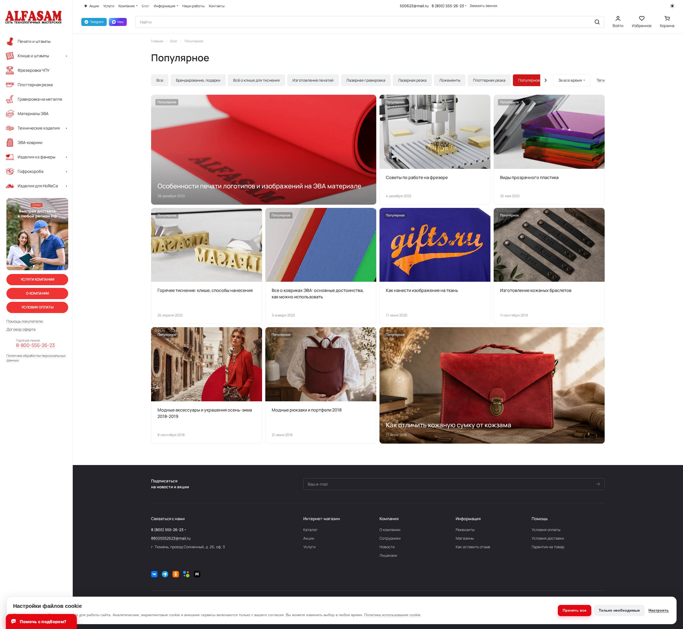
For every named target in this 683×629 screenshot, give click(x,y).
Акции (308, 538)
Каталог (310, 529)
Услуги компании (37, 279)
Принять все (574, 610)
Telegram (96, 22)
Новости (387, 546)
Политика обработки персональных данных (36, 358)
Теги (601, 80)
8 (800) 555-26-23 (448, 5)
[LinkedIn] (186, 574)
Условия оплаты (546, 529)
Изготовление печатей (313, 80)
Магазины (465, 538)
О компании (389, 529)
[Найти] (597, 22)
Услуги (309, 546)
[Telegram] (165, 574)
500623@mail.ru (414, 5)
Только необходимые (619, 610)
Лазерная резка (412, 80)
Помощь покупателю (24, 321)
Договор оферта (21, 329)
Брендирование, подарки (198, 80)
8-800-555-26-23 (35, 345)
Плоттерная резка (489, 80)
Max (120, 22)
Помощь (540, 518)
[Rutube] (197, 574)
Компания (388, 518)
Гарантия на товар (548, 546)
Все (159, 80)
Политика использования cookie (392, 615)
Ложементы (449, 80)
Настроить (659, 610)
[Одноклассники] (175, 574)
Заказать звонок (483, 5)
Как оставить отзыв (473, 546)
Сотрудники (390, 538)
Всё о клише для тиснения (256, 80)
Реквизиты (465, 529)
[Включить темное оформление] (672, 6)
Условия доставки (548, 538)
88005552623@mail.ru (170, 538)
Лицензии (388, 555)
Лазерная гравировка (365, 80)
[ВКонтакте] (154, 574)
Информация (468, 518)
